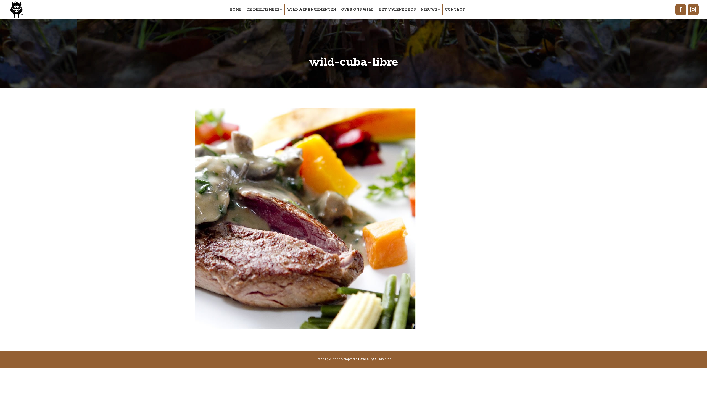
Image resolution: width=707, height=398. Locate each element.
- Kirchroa (374, 359)
